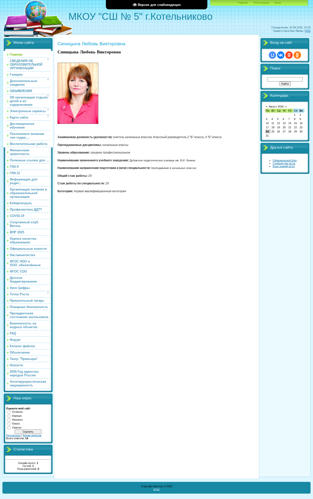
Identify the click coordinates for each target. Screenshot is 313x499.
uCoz (156, 489)
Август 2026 (276, 106)
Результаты (13, 435)
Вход (278, 2)
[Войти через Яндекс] (289, 55)
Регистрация (261, 2)
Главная (243, 2)
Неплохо (17, 419)
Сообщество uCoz (284, 163)
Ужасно (16, 427)
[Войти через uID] (272, 55)
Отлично (17, 411)
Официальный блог (285, 160)
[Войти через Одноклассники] (297, 55)
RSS (308, 30)
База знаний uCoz (284, 166)
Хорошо (17, 415)
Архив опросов (32, 435)
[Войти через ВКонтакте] (280, 55)
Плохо (16, 423)
